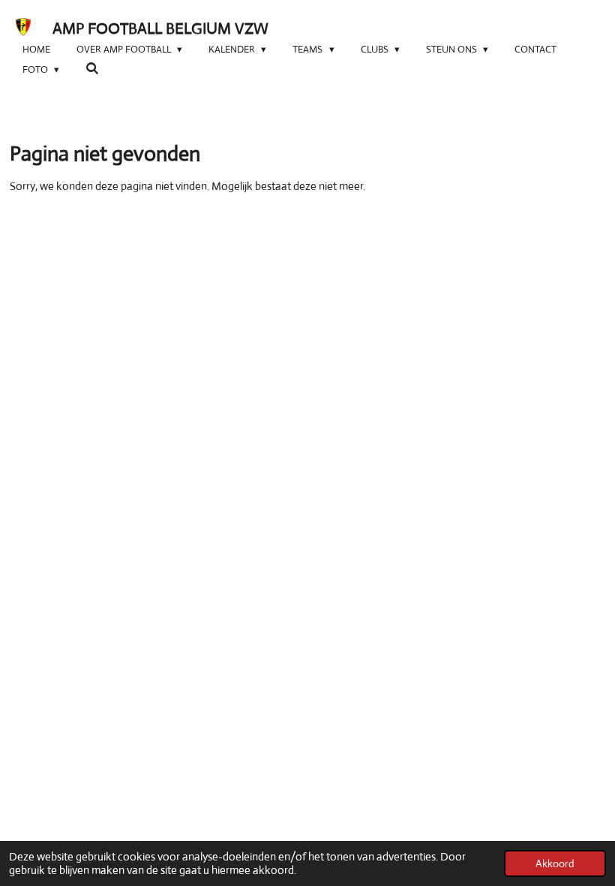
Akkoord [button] (555, 863)
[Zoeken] (92, 68)
